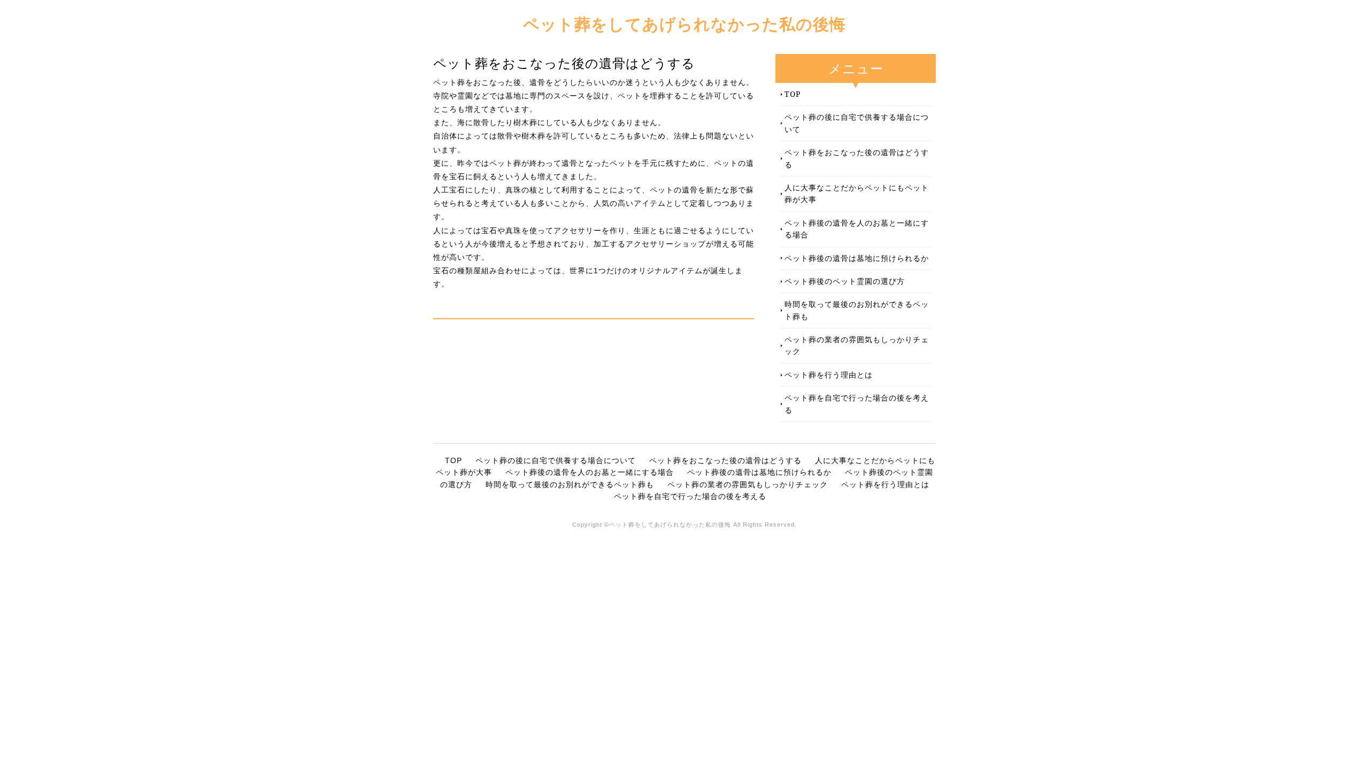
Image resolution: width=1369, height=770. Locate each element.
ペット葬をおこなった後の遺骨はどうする (857, 158)
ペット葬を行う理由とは (829, 374)
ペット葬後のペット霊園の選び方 (845, 281)
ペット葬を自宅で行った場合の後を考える (857, 403)
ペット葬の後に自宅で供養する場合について (857, 123)
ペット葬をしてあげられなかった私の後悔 (684, 24)
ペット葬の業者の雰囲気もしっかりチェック (857, 345)
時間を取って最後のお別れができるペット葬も (857, 310)
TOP (793, 94)
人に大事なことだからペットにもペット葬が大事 (857, 193)
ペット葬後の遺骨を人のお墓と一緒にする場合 (857, 229)
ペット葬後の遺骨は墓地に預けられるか (857, 258)
